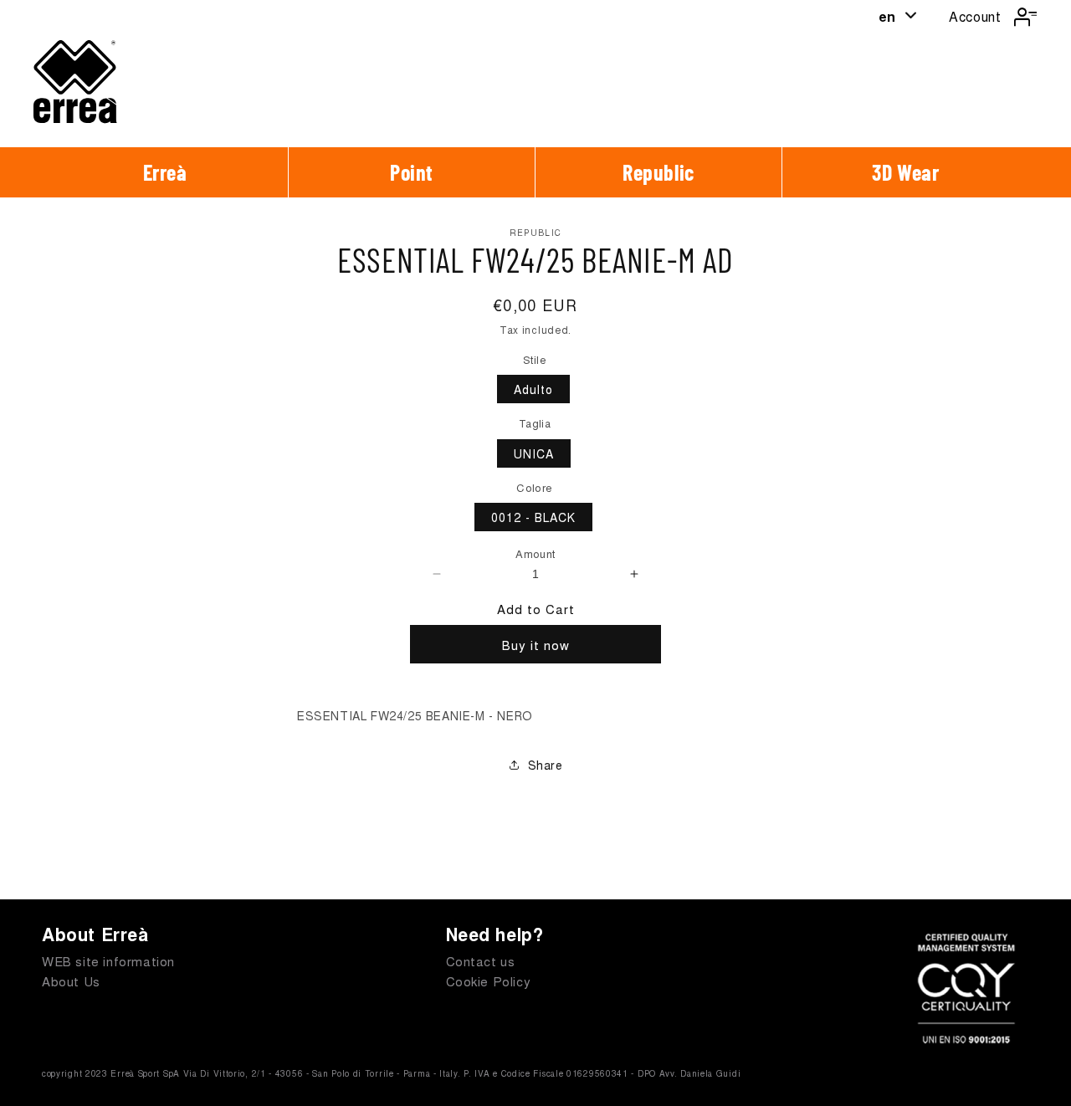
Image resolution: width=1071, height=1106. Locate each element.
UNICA (534, 453)
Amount (535, 553)
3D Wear (905, 172)
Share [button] (545, 764)
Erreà (165, 172)
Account (975, 16)
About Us (71, 981)
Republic (658, 172)
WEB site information (108, 961)
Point (411, 172)
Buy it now (536, 644)
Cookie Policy (488, 981)
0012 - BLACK (533, 517)
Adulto (533, 389)
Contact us (480, 961)
